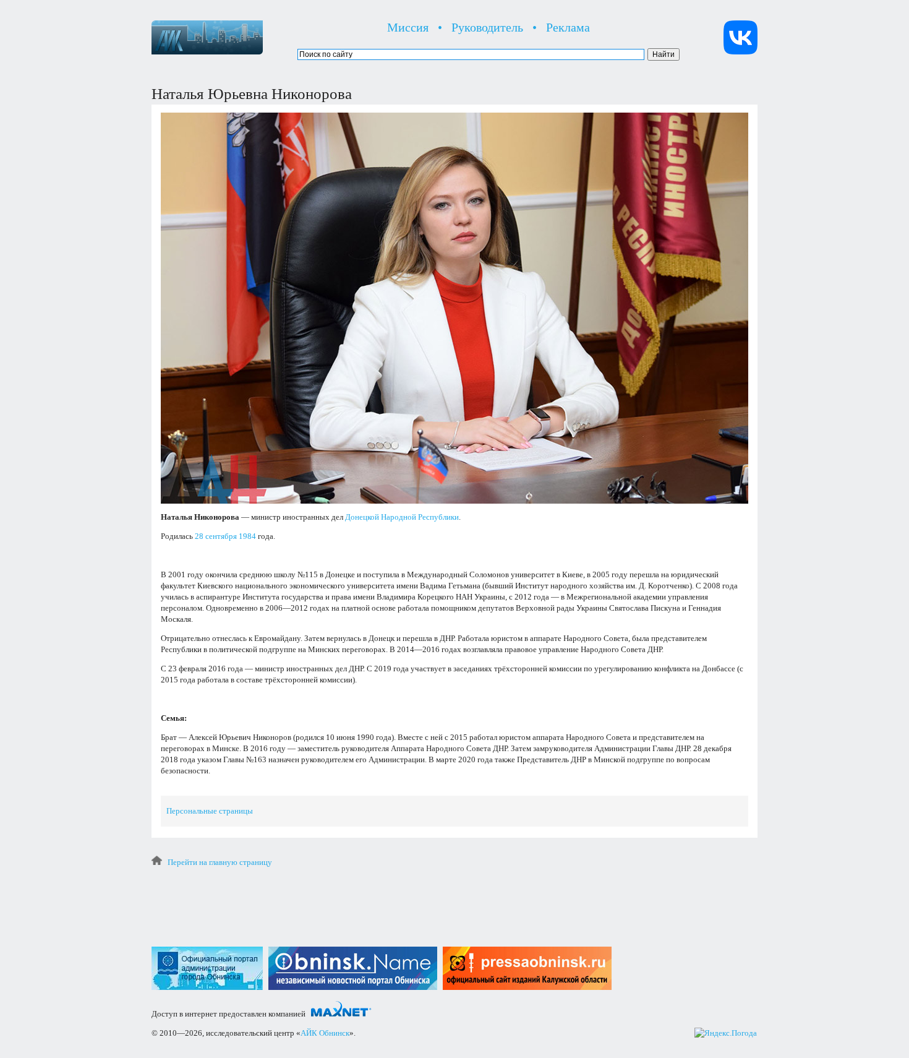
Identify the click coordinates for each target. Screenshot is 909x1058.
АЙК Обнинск (325, 1033)
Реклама (568, 27)
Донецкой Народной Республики (402, 517)
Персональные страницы (209, 810)
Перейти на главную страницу (220, 862)
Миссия (408, 27)
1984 (247, 536)
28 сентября (216, 536)
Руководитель (487, 27)
